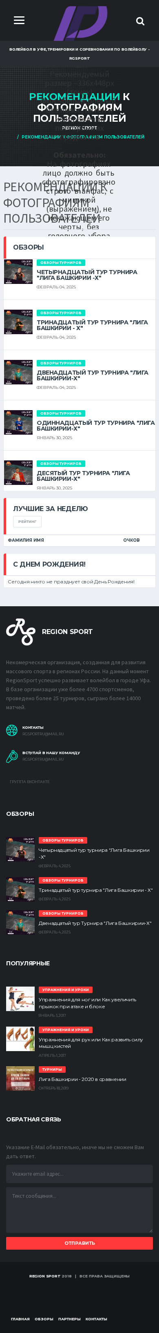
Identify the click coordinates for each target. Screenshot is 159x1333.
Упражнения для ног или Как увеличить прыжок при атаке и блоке (87, 1002)
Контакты (96, 1319)
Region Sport (45, 1276)
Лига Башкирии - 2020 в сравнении (82, 1079)
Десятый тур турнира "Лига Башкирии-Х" (83, 475)
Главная (20, 1319)
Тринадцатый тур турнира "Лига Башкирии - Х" (92, 325)
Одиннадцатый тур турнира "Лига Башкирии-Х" (96, 425)
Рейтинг (27, 521)
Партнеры (69, 1319)
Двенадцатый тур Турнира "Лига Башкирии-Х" (92, 375)
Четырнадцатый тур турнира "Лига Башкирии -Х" (87, 274)
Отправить (79, 1243)
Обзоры (44, 1319)
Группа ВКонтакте (29, 781)
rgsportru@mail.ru (43, 734)
